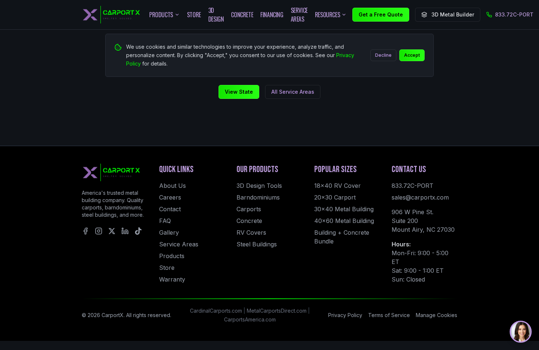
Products (161, 14)
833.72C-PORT (514, 14)
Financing (271, 14)
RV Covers (251, 232)
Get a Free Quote (381, 14)
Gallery (169, 232)
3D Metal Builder (453, 14)
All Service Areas (292, 92)
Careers (170, 197)
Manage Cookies (436, 315)
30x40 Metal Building (344, 209)
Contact (170, 209)
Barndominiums (258, 197)
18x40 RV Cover (337, 185)
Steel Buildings (256, 244)
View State (239, 92)
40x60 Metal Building (344, 220)
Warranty (172, 279)
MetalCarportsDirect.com (277, 311)
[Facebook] (85, 231)
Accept (412, 55)
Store (194, 14)
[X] (111, 231)
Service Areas (299, 14)
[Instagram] (98, 231)
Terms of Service (389, 315)
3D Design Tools (259, 185)
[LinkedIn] (125, 231)
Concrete (242, 14)
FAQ (165, 220)
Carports (248, 209)
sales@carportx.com (420, 197)
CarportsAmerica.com (250, 319)
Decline (383, 55)
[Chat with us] (521, 332)
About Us (172, 185)
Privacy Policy (345, 315)
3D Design (216, 14)
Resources (327, 14)
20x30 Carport (335, 197)
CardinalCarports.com (216, 311)
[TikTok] (138, 231)
